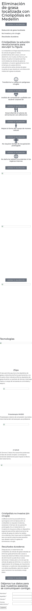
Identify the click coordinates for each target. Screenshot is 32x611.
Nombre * (3, 593)
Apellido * (3, 596)
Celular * (3, 599)
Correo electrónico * (4, 603)
